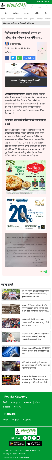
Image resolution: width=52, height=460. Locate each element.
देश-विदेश (16, 13)
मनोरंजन (26, 13)
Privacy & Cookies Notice (14, 453)
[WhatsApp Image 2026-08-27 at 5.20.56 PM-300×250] (26, 229)
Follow (31, 58)
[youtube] (38, 438)
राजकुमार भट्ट (15, 43)
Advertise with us (32, 450)
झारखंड (32, 19)
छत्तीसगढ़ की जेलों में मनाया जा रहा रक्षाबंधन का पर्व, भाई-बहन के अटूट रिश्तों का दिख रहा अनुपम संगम (35, 322)
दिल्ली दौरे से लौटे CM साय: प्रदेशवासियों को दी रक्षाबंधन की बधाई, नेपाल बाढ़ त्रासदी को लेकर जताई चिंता (35, 336)
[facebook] (25, 438)
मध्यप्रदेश (40, 19)
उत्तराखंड (19, 19)
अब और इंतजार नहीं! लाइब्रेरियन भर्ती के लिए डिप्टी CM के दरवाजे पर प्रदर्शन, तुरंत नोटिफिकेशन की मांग (35, 294)
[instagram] (34, 438)
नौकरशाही (22, 23)
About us (18, 450)
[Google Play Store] (17, 443)
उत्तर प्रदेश (10, 19)
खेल (46, 13)
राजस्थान (27, 402)
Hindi (5, 419)
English (15, 419)
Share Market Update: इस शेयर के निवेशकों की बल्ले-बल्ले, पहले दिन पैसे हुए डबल (35, 351)
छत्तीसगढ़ (47, 19)
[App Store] (34, 443)
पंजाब (37, 402)
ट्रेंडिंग (37, 13)
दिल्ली (3, 19)
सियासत (31, 23)
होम (6, 13)
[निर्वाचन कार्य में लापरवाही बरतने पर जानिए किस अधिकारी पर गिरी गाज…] (7, 58)
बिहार (25, 19)
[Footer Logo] (26, 431)
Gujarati (27, 419)
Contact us (7, 450)
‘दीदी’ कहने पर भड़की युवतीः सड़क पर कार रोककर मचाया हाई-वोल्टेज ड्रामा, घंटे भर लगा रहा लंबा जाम (36, 365)
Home (6, 23)
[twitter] (29, 438)
